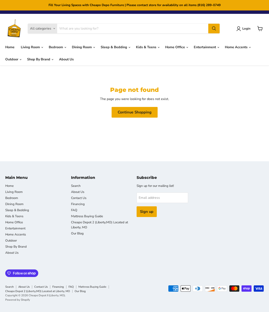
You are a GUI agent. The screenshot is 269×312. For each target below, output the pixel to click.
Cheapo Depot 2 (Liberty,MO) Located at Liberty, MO (37, 291)
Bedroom (56, 47)
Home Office (175, 47)
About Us (66, 59)
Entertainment (205, 47)
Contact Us (78, 198)
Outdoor (12, 59)
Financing (78, 204)
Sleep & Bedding (114, 47)
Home (10, 47)
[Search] (214, 28)
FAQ (74, 210)
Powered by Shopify (17, 300)
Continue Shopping (135, 112)
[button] (244, 28)
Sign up (146, 211)
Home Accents (236, 47)
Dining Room (82, 47)
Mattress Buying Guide (87, 216)
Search (76, 186)
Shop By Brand (39, 59)
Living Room (31, 47)
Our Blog (77, 233)
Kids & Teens (146, 47)
